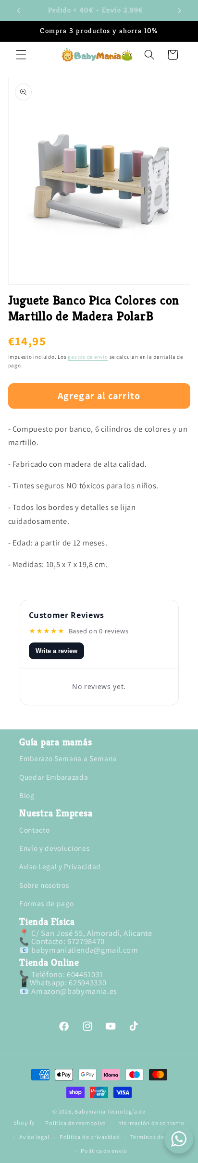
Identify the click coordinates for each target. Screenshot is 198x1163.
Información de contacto (150, 1123)
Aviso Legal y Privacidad (60, 866)
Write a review (56, 650)
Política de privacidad (90, 1136)
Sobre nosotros (44, 885)
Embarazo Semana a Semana (68, 758)
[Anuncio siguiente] (179, 10)
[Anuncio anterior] (18, 10)
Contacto (34, 830)
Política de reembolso (75, 1123)
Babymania (90, 1111)
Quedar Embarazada (53, 777)
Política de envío (104, 1150)
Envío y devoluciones (54, 848)
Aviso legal (34, 1136)
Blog (27, 795)
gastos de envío (88, 356)
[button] (21, 54)
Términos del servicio (159, 1136)
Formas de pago (46, 903)
